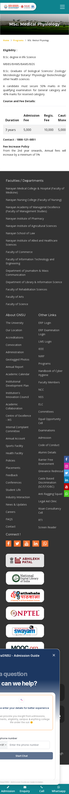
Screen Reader (47, 527)
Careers (10, 512)
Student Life (13, 490)
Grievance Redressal (50, 471)
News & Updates (16, 504)
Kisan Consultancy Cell (49, 510)
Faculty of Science (17, 304)
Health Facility (14, 453)
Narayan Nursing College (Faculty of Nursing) (34, 200)
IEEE (41, 349)
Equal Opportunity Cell (49, 421)
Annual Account (15, 438)
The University (14, 323)
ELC (40, 404)
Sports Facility (14, 446)
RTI (40, 520)
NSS (41, 397)
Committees (46, 411)
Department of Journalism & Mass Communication (27, 273)
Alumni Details (47, 452)
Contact (11, 526)
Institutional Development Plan (17, 383)
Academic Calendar (18, 374)
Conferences (13, 482)
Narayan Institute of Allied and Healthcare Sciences (32, 242)
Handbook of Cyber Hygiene (50, 373)
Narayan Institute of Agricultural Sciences (31, 226)
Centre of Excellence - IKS (18, 418)
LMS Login (45, 341)
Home (6, 40)
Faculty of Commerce (19, 252)
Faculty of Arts (15, 297)
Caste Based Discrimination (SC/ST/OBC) (47, 482)
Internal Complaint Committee (17, 429)
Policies (10, 460)
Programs (18, 40)
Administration (15, 352)
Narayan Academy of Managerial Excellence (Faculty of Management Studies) (33, 209)
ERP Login (44, 323)
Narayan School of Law (20, 233)
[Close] (54, 655)
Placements (13, 468)
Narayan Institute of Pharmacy (25, 218)
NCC (41, 389)
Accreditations (14, 337)
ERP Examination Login (48, 332)
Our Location (14, 330)
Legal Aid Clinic (47, 501)
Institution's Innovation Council (17, 395)
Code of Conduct (48, 445)
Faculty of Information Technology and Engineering (30, 261)
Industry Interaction (18, 497)
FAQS (9, 519)
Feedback (12, 475)
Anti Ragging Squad (50, 494)
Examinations (46, 430)
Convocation (13, 345)
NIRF (41, 356)
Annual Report (14, 367)
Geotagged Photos (17, 359)
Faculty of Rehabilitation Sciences (26, 289)
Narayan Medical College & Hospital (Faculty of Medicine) (35, 190)
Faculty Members (49, 382)
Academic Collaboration (14, 406)
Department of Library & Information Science (34, 282)
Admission (44, 437)
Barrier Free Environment (46, 462)
